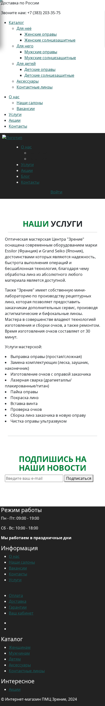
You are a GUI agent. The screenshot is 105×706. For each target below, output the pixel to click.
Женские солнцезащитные (49, 40)
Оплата (16, 595)
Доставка (17, 601)
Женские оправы (40, 34)
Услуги (15, 114)
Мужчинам (19, 653)
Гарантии (18, 607)
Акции (15, 120)
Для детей (26, 63)
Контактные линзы (34, 87)
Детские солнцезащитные (49, 75)
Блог (25, 176)
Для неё (24, 28)
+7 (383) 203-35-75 (44, 12)
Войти (56, 192)
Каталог (16, 22)
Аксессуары (28, 81)
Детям (15, 659)
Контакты (18, 126)
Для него (25, 46)
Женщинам (20, 647)
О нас (14, 97)
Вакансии (26, 108)
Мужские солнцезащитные (50, 57)
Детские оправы (39, 69)
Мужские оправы (40, 52)
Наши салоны (30, 102)
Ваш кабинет (21, 613)
